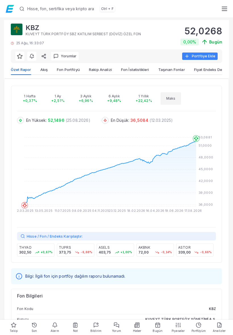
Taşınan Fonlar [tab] (171, 69)
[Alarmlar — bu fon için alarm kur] (31, 56)
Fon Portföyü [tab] (68, 69)
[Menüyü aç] (224, 8)
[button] (118, 9)
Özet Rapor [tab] (21, 69)
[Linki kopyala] (43, 56)
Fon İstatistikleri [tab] (135, 69)
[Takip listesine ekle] (19, 56)
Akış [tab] (44, 69)
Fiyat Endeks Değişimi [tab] (213, 69)
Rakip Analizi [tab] (100, 69)
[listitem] (36, 250)
